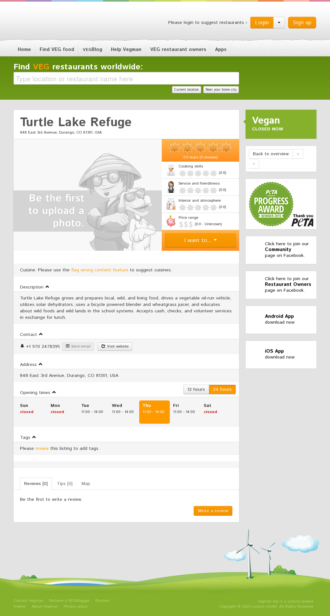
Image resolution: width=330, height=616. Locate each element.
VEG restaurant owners (178, 49)
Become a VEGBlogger (69, 600)
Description (32, 287)
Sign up (302, 22)
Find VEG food (57, 49)
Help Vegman (126, 49)
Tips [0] (65, 483)
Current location (186, 89)
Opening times (36, 392)
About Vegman (45, 606)
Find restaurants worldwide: (78, 67)
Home (24, 49)
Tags (26, 437)
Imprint (20, 606)
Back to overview (271, 154)
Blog (92, 49)
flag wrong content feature (99, 270)
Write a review (213, 511)
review (42, 448)
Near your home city (221, 89)
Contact (29, 334)
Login (262, 22)
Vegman (53, 22)
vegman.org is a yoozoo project (285, 601)
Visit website (117, 346)
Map (86, 483)
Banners (102, 600)
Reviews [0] (36, 483)
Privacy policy (76, 606)
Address (29, 364)
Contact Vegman (29, 600)
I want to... (199, 240)
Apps (221, 49)
